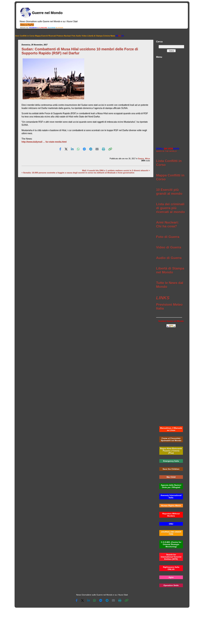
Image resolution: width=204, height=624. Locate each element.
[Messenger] (84, 149)
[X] (66, 149)
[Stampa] (103, 149)
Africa (147, 158)
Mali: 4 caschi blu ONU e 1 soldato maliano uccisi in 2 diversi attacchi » (116, 170)
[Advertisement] (171, 101)
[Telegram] (90, 149)
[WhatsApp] (78, 149)
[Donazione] (27, 24)
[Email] (97, 149)
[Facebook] (60, 149)
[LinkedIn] (72, 149)
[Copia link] (110, 149)
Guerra (141, 158)
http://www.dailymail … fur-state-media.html (44, 142)
